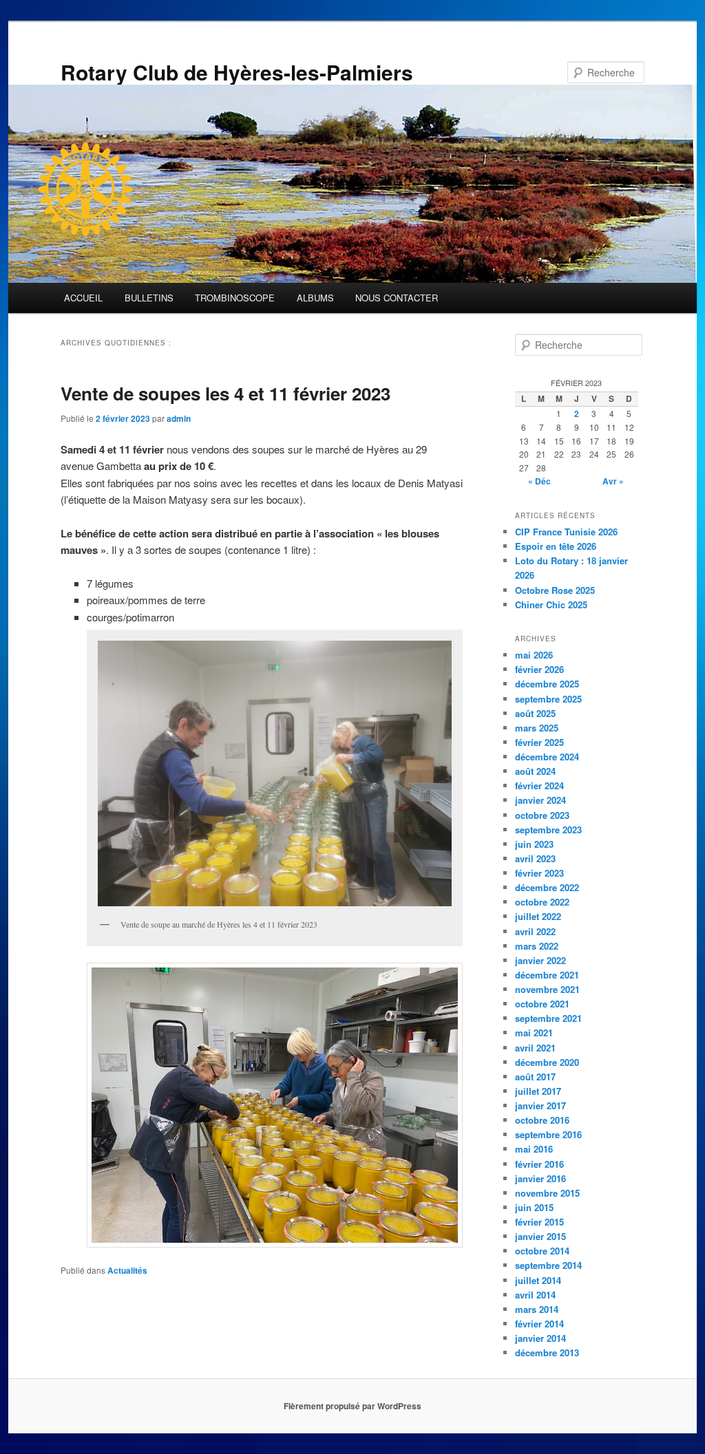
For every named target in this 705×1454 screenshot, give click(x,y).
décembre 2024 (547, 756)
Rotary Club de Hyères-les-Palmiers (237, 72)
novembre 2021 (547, 989)
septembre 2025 (548, 698)
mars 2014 (536, 1309)
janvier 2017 (540, 1105)
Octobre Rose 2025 (555, 590)
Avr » (613, 481)
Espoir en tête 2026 (555, 546)
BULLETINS (149, 297)
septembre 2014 (548, 1265)
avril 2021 (535, 1047)
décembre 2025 (547, 683)
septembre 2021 (548, 1018)
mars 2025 (536, 727)
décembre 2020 (547, 1062)
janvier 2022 (540, 960)
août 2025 (535, 713)
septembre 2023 (548, 829)
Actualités (127, 1270)
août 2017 (535, 1076)
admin (179, 418)
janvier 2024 (540, 799)
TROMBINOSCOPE (235, 297)
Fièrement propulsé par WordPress (352, 1406)
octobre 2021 (542, 1003)
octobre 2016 (542, 1119)
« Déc (539, 481)
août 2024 (535, 771)
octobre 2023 (542, 815)
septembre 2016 (548, 1134)
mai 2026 (534, 654)
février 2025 (539, 742)
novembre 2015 (547, 1192)
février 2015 (539, 1221)
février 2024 (539, 785)
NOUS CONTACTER (396, 297)
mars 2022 (536, 945)
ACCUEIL (83, 297)
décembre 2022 (547, 887)
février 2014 (539, 1323)
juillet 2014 (538, 1280)
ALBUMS (315, 297)
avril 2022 (535, 931)
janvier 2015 (540, 1236)
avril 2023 (535, 858)
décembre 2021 (547, 974)
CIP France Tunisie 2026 (566, 531)
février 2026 (539, 669)
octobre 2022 (542, 901)
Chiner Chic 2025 (551, 604)
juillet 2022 (538, 916)
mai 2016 (534, 1148)
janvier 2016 (540, 1178)
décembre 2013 (547, 1352)
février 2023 (539, 872)
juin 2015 (534, 1207)
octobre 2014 (542, 1250)
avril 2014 (535, 1294)
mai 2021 (534, 1032)
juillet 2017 (538, 1091)
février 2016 (539, 1163)
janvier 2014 (540, 1338)
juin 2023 (534, 844)
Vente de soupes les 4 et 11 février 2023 (225, 393)
